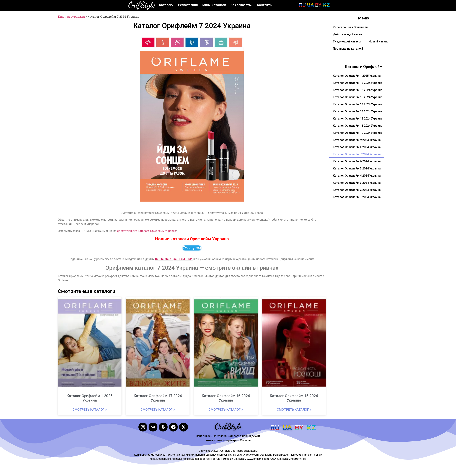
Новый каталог (379, 41)
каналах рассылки (174, 258)
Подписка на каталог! (348, 48)
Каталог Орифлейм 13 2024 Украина (357, 111)
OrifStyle (141, 4)
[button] (238, 42)
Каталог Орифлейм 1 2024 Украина (357, 197)
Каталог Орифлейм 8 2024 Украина (357, 147)
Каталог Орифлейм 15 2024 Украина (294, 398)
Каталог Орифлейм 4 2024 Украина (357, 175)
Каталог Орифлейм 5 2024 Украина (357, 168)
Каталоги (166, 5)
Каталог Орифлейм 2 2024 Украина (357, 190)
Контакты (265, 5)
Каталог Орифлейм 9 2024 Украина (357, 140)
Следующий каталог (347, 41)
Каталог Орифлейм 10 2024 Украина (357, 132)
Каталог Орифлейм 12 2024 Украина (357, 118)
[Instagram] (142, 427)
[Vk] (153, 427)
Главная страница (71, 16)
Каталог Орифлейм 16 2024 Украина (226, 398)
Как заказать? (241, 5)
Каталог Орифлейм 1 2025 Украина (90, 398)
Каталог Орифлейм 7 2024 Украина (357, 154)
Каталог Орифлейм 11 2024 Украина (357, 125)
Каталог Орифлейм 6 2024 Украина (357, 161)
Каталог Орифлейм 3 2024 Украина (357, 182)
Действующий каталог (349, 34)
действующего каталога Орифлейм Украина (146, 231)
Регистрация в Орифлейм (350, 27)
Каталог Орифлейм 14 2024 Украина (357, 104)
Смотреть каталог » (89, 409)
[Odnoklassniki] (163, 427)
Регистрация (188, 5)
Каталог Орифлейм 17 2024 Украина (158, 398)
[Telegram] (173, 427)
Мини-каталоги (214, 5)
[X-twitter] (183, 427)
